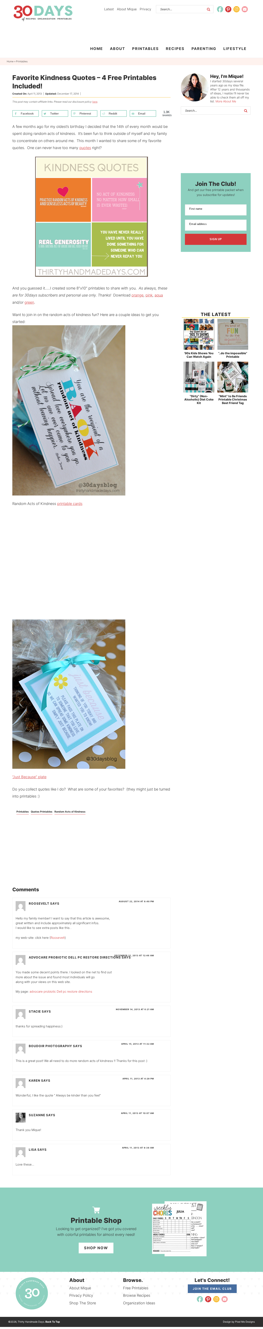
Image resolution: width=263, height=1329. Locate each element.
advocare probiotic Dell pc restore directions (75, 957)
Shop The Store (82, 1303)
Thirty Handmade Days (43, 13)
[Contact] (245, 9)
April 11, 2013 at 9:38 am (138, 1147)
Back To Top (52, 1321)
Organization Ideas (139, 1303)
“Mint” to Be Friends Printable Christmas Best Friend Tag (232, 399)
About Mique (127, 9)
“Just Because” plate (29, 777)
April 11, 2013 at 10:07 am (137, 1113)
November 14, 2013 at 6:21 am (135, 1009)
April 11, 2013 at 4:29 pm (138, 1078)
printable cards (69, 503)
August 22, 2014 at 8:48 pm (136, 901)
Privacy (145, 9)
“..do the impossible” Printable (232, 354)
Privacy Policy (81, 1295)
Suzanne (37, 1115)
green (29, 302)
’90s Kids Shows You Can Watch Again (198, 354)
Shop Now (96, 1248)
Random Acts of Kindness (69, 811)
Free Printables (135, 1288)
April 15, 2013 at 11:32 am (137, 1044)
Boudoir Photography (50, 1046)
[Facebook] (220, 9)
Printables (22, 811)
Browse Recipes (136, 1295)
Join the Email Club (212, 1288)
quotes (85, 148)
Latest (109, 9)
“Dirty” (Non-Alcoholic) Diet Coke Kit (198, 399)
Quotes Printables (41, 811)
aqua (159, 295)
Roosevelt (39, 903)
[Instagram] (236, 9)
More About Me (226, 101)
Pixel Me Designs (245, 1321)
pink (148, 295)
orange (137, 295)
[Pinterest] (228, 9)
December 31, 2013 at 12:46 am (134, 955)
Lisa (33, 1150)
